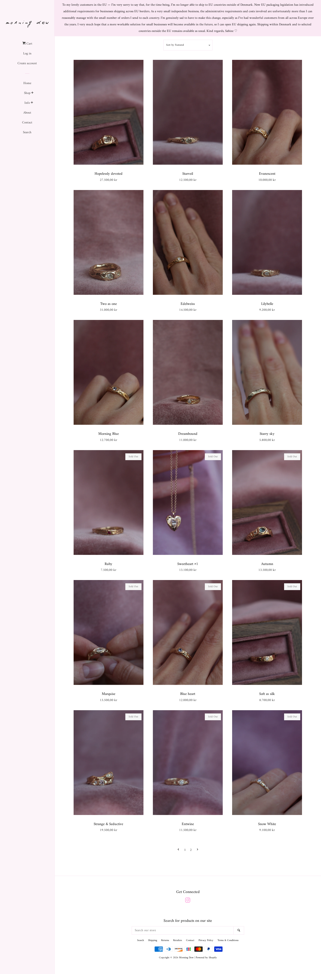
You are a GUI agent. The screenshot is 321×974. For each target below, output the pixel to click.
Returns (165, 940)
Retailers (177, 940)
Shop (27, 93)
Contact (27, 123)
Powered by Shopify (206, 957)
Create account (27, 63)
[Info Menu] (32, 103)
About (27, 113)
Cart (29, 44)
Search (27, 132)
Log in (27, 54)
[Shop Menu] (32, 93)
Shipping (152, 940)
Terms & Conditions (227, 940)
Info (27, 103)
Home (27, 83)
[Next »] (197, 850)
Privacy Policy (205, 940)
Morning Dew (186, 957)
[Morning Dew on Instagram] (187, 901)
